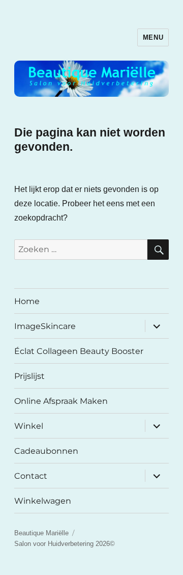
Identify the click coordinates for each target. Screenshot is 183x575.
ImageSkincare (45, 326)
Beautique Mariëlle (41, 533)
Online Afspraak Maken (61, 401)
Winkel (28, 426)
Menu (153, 37)
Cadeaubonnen (46, 451)
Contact (30, 476)
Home (27, 301)
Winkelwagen (42, 501)
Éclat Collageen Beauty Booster (78, 351)
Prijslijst (29, 376)
